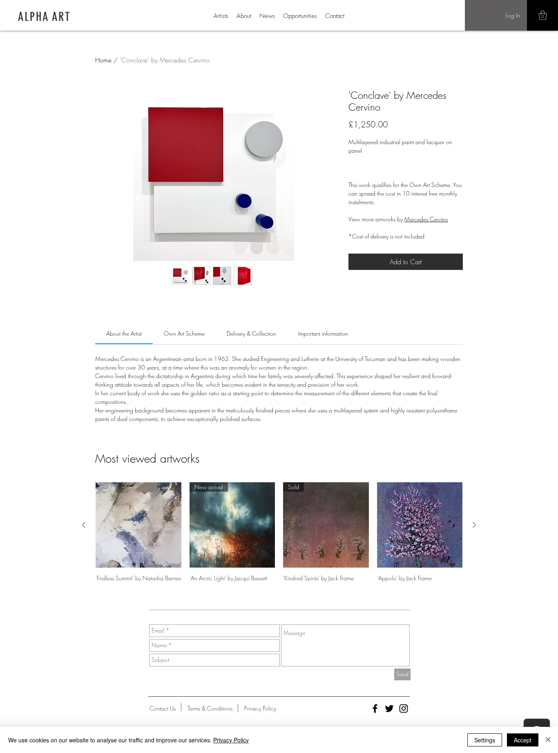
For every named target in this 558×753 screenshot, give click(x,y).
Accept (522, 740)
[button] (543, 15)
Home (103, 60)
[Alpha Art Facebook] (375, 708)
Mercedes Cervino (426, 219)
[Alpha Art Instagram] (403, 708)
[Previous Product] (84, 525)
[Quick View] (138, 525)
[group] (279, 532)
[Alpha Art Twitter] (389, 708)
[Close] (548, 739)
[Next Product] (474, 525)
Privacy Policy (231, 740)
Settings (484, 740)
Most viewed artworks (147, 458)
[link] (124, 333)
